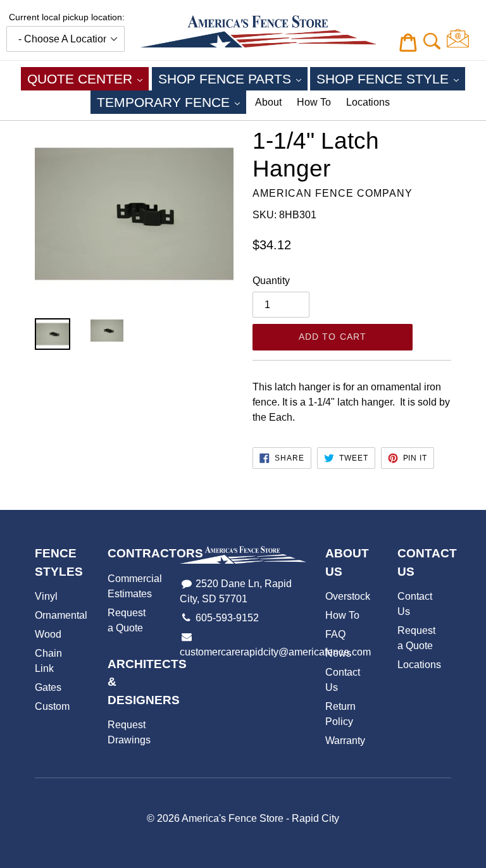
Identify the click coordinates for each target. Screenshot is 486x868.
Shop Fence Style (390, 78)
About (268, 102)
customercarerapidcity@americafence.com (275, 652)
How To (314, 102)
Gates (48, 687)
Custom (52, 706)
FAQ (335, 634)
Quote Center (88, 78)
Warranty (345, 740)
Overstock (347, 596)
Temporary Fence (171, 101)
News (338, 653)
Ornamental (61, 615)
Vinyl (46, 596)
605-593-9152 (227, 617)
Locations (368, 102)
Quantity (271, 280)
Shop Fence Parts (233, 78)
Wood (48, 634)
